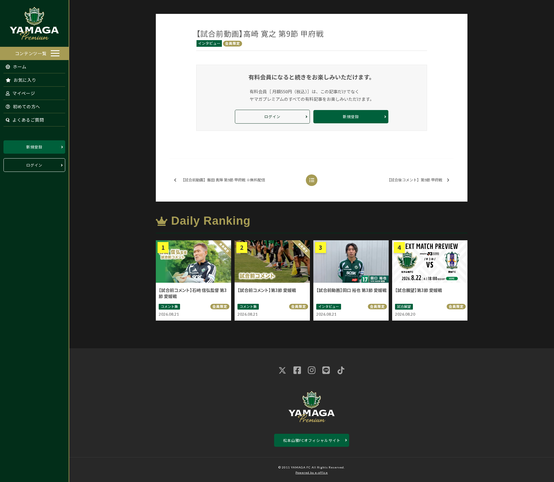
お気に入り (24, 80)
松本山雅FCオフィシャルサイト (311, 440)
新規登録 (34, 147)
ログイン (34, 165)
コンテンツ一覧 (31, 53)
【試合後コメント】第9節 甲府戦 (414, 180)
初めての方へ (26, 106)
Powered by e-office (311, 472)
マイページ (23, 93)
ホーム (19, 67)
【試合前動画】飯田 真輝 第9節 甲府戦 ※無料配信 (223, 180)
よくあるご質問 (27, 120)
